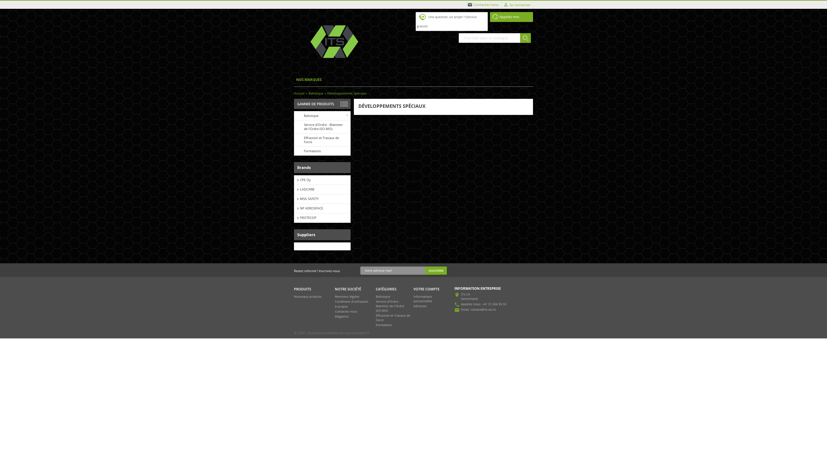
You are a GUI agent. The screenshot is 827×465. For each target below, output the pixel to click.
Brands (304, 167)
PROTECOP (306, 217)
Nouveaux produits (308, 296)
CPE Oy (303, 180)
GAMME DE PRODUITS (315, 104)
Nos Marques (309, 79)
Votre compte (427, 289)
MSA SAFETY (307, 199)
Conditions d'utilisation (351, 301)
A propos (341, 306)
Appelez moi (509, 16)
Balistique (311, 115)
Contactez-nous (346, 311)
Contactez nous (486, 4)
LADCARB (305, 189)
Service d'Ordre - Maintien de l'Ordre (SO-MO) (323, 126)
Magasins (342, 316)
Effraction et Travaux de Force (321, 140)
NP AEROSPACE (309, 208)
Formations (312, 151)
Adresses (420, 306)
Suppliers (306, 234)
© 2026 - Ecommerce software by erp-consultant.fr (331, 333)
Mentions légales (347, 296)
